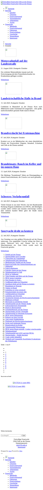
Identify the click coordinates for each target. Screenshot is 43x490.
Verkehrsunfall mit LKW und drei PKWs (19, 333)
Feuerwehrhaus (15, 32)
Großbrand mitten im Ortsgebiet (16, 282)
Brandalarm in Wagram (13, 286)
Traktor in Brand (11, 288)
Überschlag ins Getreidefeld (15, 258)
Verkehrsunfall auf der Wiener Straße (18, 304)
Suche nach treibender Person (15, 323)
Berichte (8, 11)
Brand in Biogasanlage (13, 308)
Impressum (13, 38)
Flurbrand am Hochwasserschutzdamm (18, 321)
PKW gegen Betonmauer (14, 315)
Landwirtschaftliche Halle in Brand (21, 98)
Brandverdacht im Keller (13, 325)
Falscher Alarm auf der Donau (15, 270)
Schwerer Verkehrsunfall (15, 196)
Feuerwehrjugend (16, 16)
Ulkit (20, 451)
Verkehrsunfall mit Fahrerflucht (16, 260)
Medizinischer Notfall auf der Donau (18, 262)
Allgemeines (14, 20)
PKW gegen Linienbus (13, 278)
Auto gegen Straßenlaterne (14, 319)
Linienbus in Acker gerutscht (15, 290)
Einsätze (13, 13)
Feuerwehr (9, 24)
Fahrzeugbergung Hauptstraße (15, 306)
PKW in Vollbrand (11, 274)
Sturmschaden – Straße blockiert (16, 335)
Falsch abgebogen (11, 268)
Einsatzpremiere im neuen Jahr (16, 292)
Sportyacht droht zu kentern (17, 231)
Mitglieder (13, 26)
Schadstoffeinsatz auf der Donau (16, 309)
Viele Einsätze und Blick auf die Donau (19, 276)
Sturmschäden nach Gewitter (15, 256)
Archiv (12, 22)
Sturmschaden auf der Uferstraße (16, 311)
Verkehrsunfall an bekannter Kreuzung (18, 313)
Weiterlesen (5, 80)
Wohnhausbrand (11, 331)
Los (24, 435)
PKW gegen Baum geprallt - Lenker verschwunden (23, 329)
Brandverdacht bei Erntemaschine (20, 133)
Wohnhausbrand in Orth (13, 272)
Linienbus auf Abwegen (13, 296)
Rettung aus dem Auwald (14, 317)
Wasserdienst (14, 36)
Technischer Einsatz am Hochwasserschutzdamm (22, 298)
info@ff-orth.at (21, 445)
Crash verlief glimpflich (13, 337)
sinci (10, 451)
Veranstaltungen (15, 18)
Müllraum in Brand (12, 300)
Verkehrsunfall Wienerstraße (15, 327)
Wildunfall (9, 266)
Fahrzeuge (13, 30)
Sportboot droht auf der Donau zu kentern (19, 284)
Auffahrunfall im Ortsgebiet (15, 294)
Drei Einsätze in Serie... (13, 280)
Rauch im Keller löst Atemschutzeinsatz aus (20, 264)
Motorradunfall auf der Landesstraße (14, 62)
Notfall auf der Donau (13, 254)
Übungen (13, 14)
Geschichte (13, 34)
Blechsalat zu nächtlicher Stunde (16, 302)
